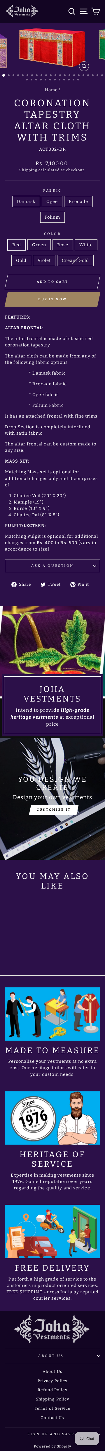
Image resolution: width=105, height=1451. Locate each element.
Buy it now (52, 299)
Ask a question (52, 566)
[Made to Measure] (52, 1014)
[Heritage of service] (52, 1118)
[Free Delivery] (52, 1231)
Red (16, 244)
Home (51, 89)
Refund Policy (52, 1389)
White (86, 244)
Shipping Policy (52, 1399)
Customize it (54, 810)
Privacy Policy (52, 1380)
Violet (44, 260)
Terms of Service (53, 1408)
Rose (62, 244)
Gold (21, 260)
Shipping (28, 170)
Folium (52, 217)
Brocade (78, 201)
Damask (26, 201)
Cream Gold (75, 260)
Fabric (52, 190)
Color (52, 234)
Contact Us (52, 1417)
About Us (51, 1356)
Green (39, 244)
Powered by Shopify (52, 1446)
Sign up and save (51, 1434)
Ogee (52, 201)
